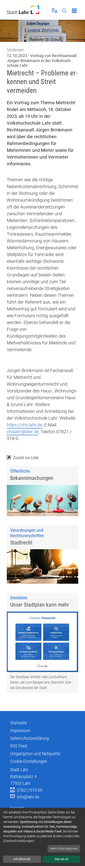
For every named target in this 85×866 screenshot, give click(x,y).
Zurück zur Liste (25, 457)
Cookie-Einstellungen (28, 761)
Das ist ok (61, 859)
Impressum (20, 730)
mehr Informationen (64, 848)
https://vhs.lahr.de (24, 425)
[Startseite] (23, 10)
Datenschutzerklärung (29, 738)
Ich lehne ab (22, 859)
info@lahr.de (28, 797)
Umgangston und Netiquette (35, 753)
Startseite (18, 723)
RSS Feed (18, 746)
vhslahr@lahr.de (23, 431)
